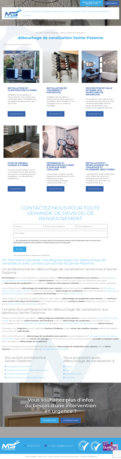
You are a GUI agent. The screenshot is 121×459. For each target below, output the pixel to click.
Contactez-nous (70, 420)
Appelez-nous (49, 420)
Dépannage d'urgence (91, 3)
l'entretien (17, 304)
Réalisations (105, 11)
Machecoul (70, 377)
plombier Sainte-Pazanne (17, 374)
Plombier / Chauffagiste (41, 11)
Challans (68, 366)
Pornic (68, 370)
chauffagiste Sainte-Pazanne (19, 366)
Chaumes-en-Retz (73, 374)
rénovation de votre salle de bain (34, 323)
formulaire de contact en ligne (55, 349)
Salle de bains (58, 11)
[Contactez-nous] (60, 410)
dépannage (111, 291)
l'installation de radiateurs (12, 293)
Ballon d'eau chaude (90, 11)
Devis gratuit (111, 3)
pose (10, 304)
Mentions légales (31, 456)
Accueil (27, 11)
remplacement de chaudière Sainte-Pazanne (26, 377)
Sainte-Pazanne (51, 33)
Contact (27, 15)
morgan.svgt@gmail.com (60, 446)
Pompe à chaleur (72, 11)
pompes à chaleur (76, 293)
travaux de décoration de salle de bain (76, 323)
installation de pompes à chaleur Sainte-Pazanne (27, 370)
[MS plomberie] (13, 13)
